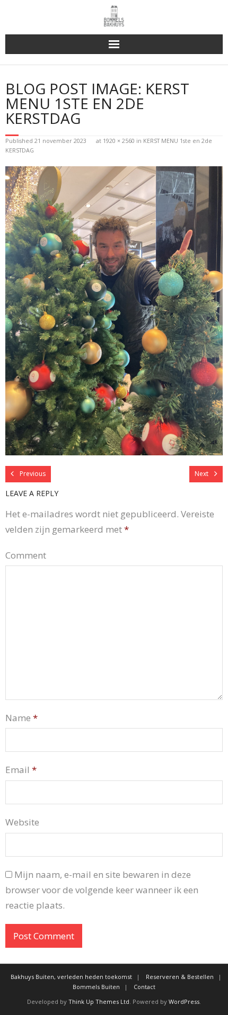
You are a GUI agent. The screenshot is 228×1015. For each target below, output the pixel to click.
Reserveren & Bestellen (180, 977)
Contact (144, 987)
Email (21, 770)
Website (22, 822)
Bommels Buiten (96, 987)
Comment (25, 555)
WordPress (184, 1001)
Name (21, 718)
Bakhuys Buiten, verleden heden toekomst (71, 977)
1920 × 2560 (119, 141)
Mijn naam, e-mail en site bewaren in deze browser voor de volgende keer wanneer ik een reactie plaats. (101, 889)
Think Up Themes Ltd (98, 1001)
